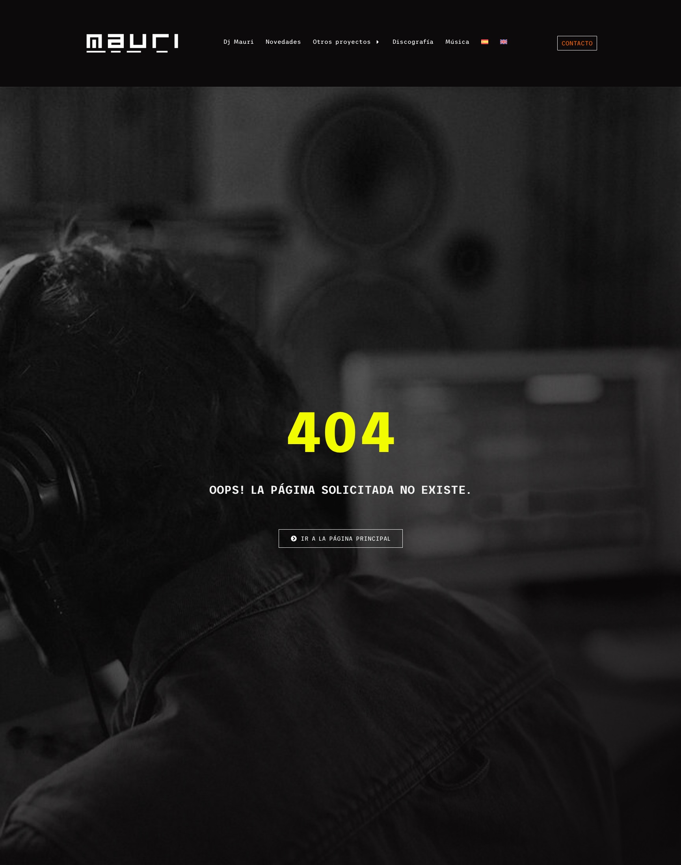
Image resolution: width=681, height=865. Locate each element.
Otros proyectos (342, 41)
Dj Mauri (238, 41)
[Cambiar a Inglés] (503, 42)
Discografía (413, 41)
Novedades (283, 41)
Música (457, 41)
